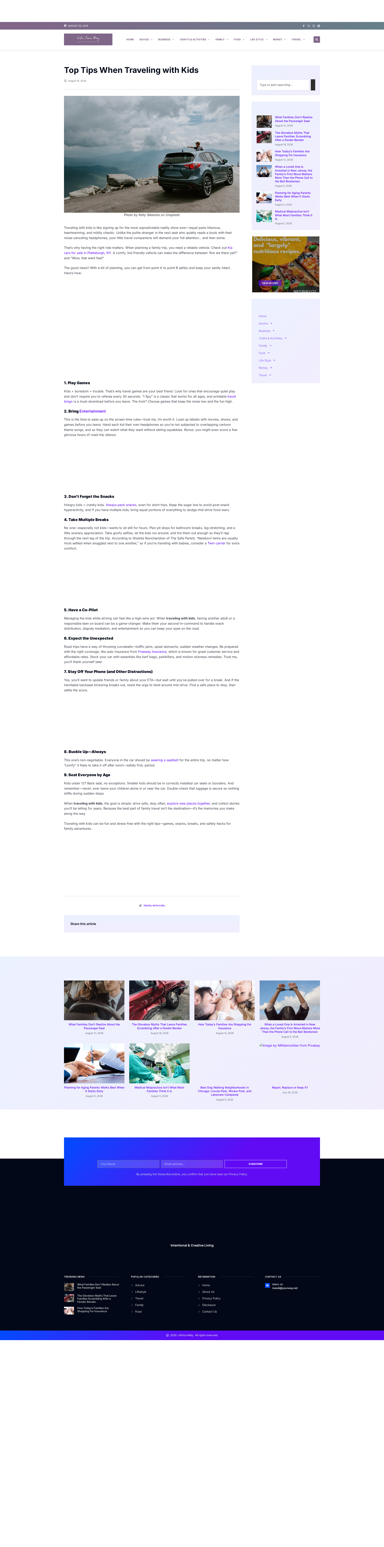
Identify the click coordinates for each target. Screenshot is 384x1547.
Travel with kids (154, 905)
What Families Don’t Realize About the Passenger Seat (293, 118)
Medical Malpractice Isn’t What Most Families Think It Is (293, 215)
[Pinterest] (318, 26)
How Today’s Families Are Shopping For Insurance (292, 153)
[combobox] (282, 84)
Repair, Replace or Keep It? (290, 1087)
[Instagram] (313, 26)
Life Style (257, 39)
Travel (296, 39)
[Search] (313, 84)
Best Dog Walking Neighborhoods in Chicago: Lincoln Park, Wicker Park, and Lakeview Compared (224, 1091)
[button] (317, 39)
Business (164, 39)
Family (220, 39)
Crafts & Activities (193, 39)
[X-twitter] (308, 26)
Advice (144, 39)
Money (277, 39)
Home (130, 39)
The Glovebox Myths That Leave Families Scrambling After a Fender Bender (293, 136)
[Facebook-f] (303, 26)
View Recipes (270, 283)
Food (237, 39)
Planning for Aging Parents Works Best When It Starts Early (293, 196)
